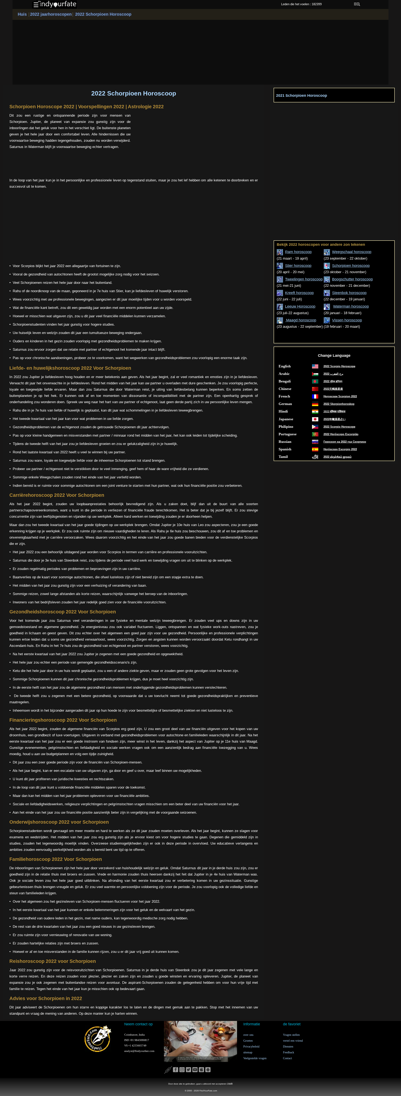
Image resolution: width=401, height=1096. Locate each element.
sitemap (247, 1052)
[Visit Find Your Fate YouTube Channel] (195, 1070)
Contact (287, 1058)
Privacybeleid (251, 1046)
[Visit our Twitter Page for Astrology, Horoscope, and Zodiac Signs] (188, 1070)
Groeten (248, 1040)
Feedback (288, 1052)
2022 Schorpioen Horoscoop (102, 14)
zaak (230, 1083)
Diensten (288, 1046)
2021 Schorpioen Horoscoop (301, 95)
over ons (248, 1034)
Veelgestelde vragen (254, 1058)
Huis (22, 14)
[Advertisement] (200, 52)
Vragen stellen (291, 1034)
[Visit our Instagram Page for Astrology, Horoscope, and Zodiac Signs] (182, 1070)
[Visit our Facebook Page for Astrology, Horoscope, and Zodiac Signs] (175, 1070)
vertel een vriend (293, 1040)
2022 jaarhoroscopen (51, 14)
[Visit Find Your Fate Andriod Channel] (208, 1070)
